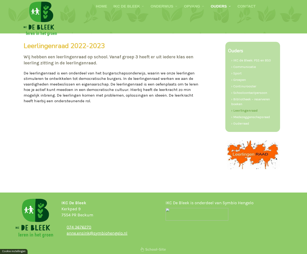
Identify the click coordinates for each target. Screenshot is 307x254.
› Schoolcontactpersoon (249, 93)
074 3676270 (79, 227)
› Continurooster (243, 86)
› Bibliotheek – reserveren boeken (250, 101)
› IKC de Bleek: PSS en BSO (251, 60)
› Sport (236, 73)
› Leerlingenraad (244, 110)
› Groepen (238, 80)
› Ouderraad (240, 123)
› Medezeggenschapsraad (250, 117)
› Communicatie (243, 67)
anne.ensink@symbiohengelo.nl (97, 233)
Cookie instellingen (13, 251)
